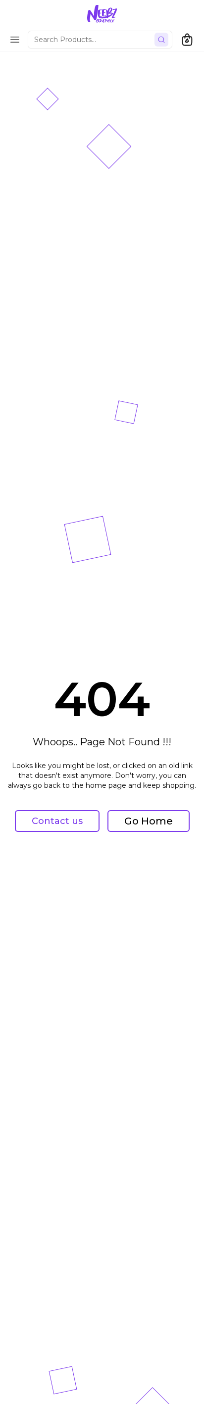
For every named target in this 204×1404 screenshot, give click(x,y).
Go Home (148, 821)
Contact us (57, 821)
